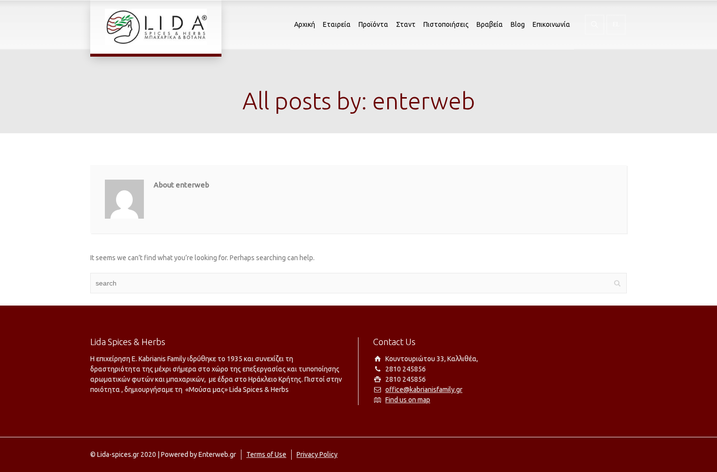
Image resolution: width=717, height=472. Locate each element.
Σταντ (406, 24)
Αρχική (304, 24)
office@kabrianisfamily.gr (423, 389)
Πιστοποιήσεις (446, 24)
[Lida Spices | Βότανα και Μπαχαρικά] (155, 27)
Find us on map (407, 400)
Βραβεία (490, 24)
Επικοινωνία (551, 24)
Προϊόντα (373, 24)
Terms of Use (266, 454)
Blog (518, 24)
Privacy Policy (317, 454)
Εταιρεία (337, 24)
